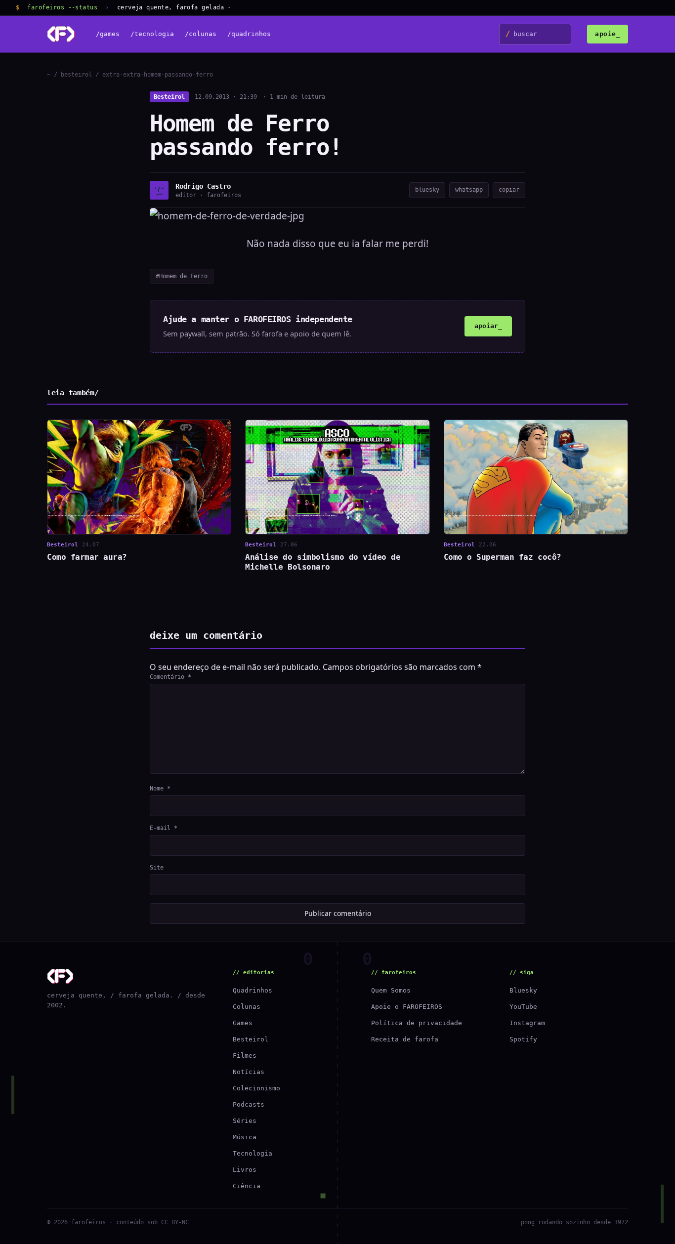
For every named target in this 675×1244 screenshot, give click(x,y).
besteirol (76, 74)
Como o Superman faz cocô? (502, 557)
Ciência (246, 1186)
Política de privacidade (416, 1023)
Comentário (170, 676)
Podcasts (248, 1104)
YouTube (523, 1006)
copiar (509, 189)
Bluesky (523, 990)
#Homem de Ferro (182, 276)
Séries (244, 1120)
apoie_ (607, 34)
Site (157, 867)
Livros (244, 1169)
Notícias (248, 1072)
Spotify (523, 1039)
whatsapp (469, 189)
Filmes (244, 1055)
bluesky (427, 189)
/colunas (200, 34)
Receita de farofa (404, 1039)
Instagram (527, 1023)
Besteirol (169, 96)
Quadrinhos (252, 990)
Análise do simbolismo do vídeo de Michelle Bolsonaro (322, 562)
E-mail (163, 828)
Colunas (246, 1006)
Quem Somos (391, 990)
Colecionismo (256, 1088)
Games (243, 1023)
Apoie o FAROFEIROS (406, 1006)
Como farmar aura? (87, 557)
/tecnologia (152, 34)
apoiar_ (488, 326)
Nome (160, 788)
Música (244, 1137)
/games (108, 34)
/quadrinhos (249, 34)
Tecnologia (252, 1153)
